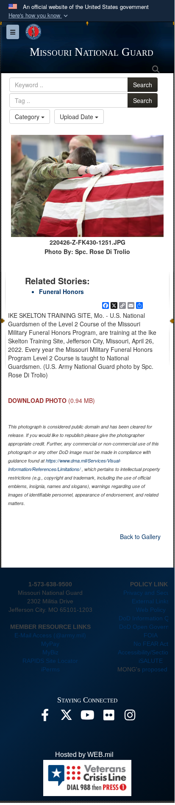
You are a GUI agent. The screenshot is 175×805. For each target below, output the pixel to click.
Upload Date (77, 116)
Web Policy (151, 609)
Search (142, 84)
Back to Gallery (140, 536)
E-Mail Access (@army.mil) (50, 635)
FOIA (151, 635)
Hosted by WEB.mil (84, 754)
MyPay (50, 643)
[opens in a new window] (45, 717)
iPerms (50, 669)
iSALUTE (151, 660)
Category (28, 116)
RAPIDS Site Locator (50, 660)
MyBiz (50, 652)
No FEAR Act (150, 643)
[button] (38, 15)
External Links (150, 601)
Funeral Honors (61, 291)
